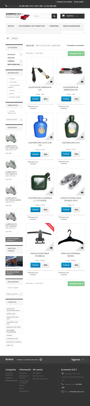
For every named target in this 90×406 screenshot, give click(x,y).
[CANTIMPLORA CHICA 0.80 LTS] (40, 126)
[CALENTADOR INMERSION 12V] (40, 71)
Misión (11, 94)
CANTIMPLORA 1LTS (71, 143)
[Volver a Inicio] (8, 38)
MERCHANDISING (71, 26)
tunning (9, 335)
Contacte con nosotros (64, 2)
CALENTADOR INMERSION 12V (39, 88)
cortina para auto (12, 338)
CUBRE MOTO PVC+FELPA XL (11, 173)
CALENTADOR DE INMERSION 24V (70, 88)
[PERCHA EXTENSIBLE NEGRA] (70, 237)
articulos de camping (14, 342)
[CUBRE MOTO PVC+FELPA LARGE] (10, 190)
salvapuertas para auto (13, 318)
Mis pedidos (37, 373)
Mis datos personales (40, 379)
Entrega (11, 79)
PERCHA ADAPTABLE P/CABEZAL (40, 254)
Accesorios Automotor (32, 26)
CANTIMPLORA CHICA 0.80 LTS (39, 144)
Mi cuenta (38, 369)
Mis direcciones (38, 376)
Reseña (11, 90)
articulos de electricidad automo (13, 309)
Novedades (12, 127)
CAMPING (54, 26)
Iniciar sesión (78, 2)
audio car (10, 345)
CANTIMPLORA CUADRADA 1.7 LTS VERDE (40, 199)
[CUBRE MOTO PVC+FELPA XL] (10, 164)
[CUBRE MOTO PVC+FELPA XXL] (10, 138)
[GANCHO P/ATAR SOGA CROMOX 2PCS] (70, 181)
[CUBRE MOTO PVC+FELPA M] (10, 216)
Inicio (11, 26)
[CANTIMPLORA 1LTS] (70, 126)
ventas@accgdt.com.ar (76, 391)
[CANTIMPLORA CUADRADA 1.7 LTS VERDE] (40, 181)
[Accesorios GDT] (17, 16)
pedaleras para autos (14, 327)
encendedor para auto (12, 323)
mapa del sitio (24, 391)
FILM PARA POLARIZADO (11, 331)
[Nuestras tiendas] (14, 261)
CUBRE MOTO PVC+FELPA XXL (11, 147)
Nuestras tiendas (14, 97)
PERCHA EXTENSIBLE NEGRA (70, 254)
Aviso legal (13, 82)
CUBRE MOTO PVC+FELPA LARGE (13, 199)
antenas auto (11, 314)
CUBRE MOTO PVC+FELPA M (11, 225)
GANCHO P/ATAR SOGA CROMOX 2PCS (70, 199)
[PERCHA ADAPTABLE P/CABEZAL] (40, 237)
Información (13, 73)
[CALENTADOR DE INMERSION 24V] (70, 71)
